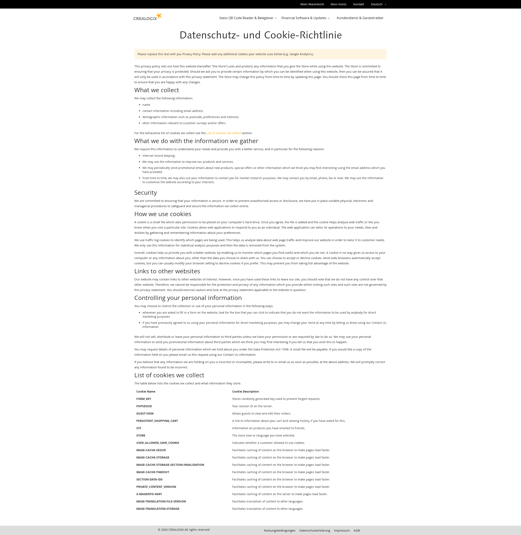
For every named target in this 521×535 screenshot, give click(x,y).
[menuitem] (249, 18)
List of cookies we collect (223, 133)
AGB (357, 530)
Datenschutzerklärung (314, 530)
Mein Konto (338, 4)
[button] (379, 4)
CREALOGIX (176, 530)
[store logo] (147, 16)
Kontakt (358, 4)
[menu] (303, 18)
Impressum (342, 530)
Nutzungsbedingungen (280, 530)
